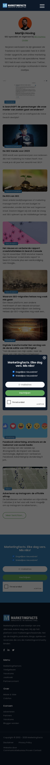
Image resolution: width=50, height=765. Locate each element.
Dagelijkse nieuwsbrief (26, 372)
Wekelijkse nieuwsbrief (27, 376)
